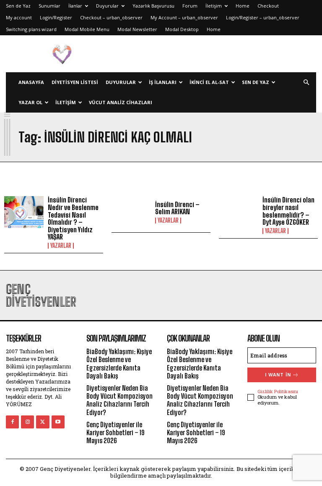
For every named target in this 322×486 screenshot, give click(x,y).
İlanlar (75, 6)
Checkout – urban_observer (111, 17)
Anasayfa (31, 82)
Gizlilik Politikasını (277, 391)
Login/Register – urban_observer (262, 17)
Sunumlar (49, 6)
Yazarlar (60, 246)
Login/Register (56, 17)
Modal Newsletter (137, 29)
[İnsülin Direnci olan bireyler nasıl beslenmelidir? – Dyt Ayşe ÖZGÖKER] (238, 212)
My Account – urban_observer (184, 17)
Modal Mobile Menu (87, 29)
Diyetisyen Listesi (75, 82)
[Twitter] (42, 421)
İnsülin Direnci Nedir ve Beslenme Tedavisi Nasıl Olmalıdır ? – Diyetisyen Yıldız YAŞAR (73, 218)
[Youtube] (58, 421)
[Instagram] (27, 421)
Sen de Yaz (18, 6)
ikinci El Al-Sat (209, 82)
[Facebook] (12, 421)
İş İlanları (163, 82)
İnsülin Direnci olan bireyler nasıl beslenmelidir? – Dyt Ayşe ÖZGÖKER (288, 211)
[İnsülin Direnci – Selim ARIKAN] (131, 212)
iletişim (65, 102)
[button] (306, 83)
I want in (278, 375)
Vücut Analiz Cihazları (120, 102)
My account (19, 17)
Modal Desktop (182, 29)
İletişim (213, 6)
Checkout (268, 6)
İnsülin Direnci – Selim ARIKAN (177, 208)
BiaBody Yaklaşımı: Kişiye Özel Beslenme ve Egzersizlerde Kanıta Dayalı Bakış (119, 363)
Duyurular (107, 6)
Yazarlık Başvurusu (153, 6)
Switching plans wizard (31, 29)
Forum (189, 6)
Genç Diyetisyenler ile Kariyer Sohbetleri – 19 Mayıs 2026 (115, 432)
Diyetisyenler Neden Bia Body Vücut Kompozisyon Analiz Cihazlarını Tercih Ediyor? (119, 400)
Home (242, 6)
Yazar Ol (30, 102)
